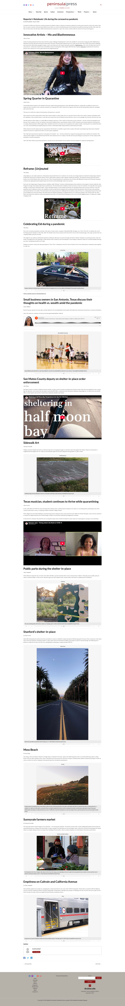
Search (90, 975)
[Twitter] (28, 5)
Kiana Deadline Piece (32, 329)
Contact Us (35, 991)
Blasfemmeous (78, 45)
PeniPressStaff (36, 949)
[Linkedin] (31, 958)
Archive (90, 981)
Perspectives (35, 986)
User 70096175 (25, 329)
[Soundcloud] (33, 5)
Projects (35, 988)
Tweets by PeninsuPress (62, 975)
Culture (35, 983)
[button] (101, 5)
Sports (35, 981)
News (35, 978)
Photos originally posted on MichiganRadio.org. (34, 293)
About (35, 990)
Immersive (35, 985)
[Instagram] (26, 5)
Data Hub (35, 980)
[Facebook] (24, 5)
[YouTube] (31, 5)
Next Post (98, 963)
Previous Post (27, 963)
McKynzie (83, 46)
